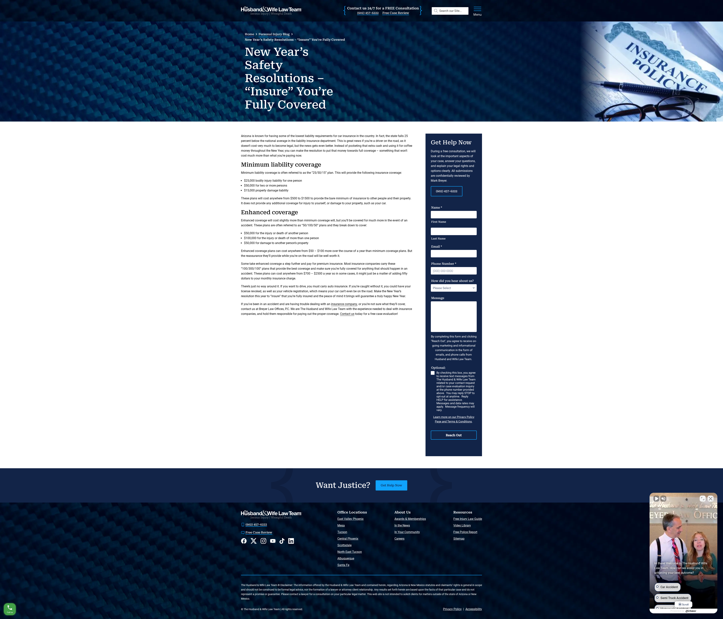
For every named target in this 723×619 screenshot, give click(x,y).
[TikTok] (281, 541)
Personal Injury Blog (274, 34)
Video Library (462, 525)
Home (249, 34)
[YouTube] (273, 541)
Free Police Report (465, 532)
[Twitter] (253, 541)
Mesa (341, 525)
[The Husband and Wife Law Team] (271, 10)
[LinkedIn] (291, 541)
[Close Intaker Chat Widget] (711, 499)
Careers (399, 538)
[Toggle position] (703, 499)
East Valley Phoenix (350, 519)
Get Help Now (391, 485)
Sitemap (458, 538)
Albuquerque (345, 558)
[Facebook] (244, 541)
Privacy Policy (452, 609)
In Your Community (407, 532)
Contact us (347, 314)
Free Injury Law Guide (467, 519)
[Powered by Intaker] (691, 611)
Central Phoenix (347, 538)
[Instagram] (263, 541)
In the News (402, 525)
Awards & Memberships (410, 519)
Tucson (342, 532)
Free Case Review (395, 13)
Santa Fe (343, 565)
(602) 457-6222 (368, 13)
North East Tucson (349, 552)
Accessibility (473, 609)
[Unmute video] (656, 499)
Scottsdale (344, 545)
